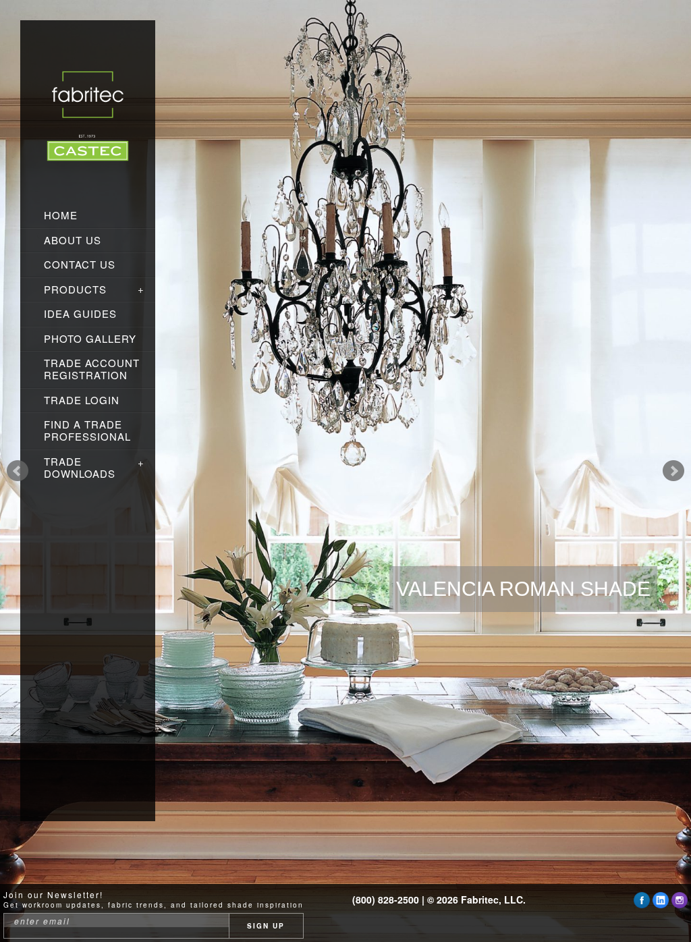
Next (673, 471)
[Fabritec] (87, 119)
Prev (17, 471)
